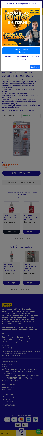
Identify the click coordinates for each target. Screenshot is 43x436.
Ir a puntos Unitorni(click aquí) (21, 51)
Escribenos (35, 67)
